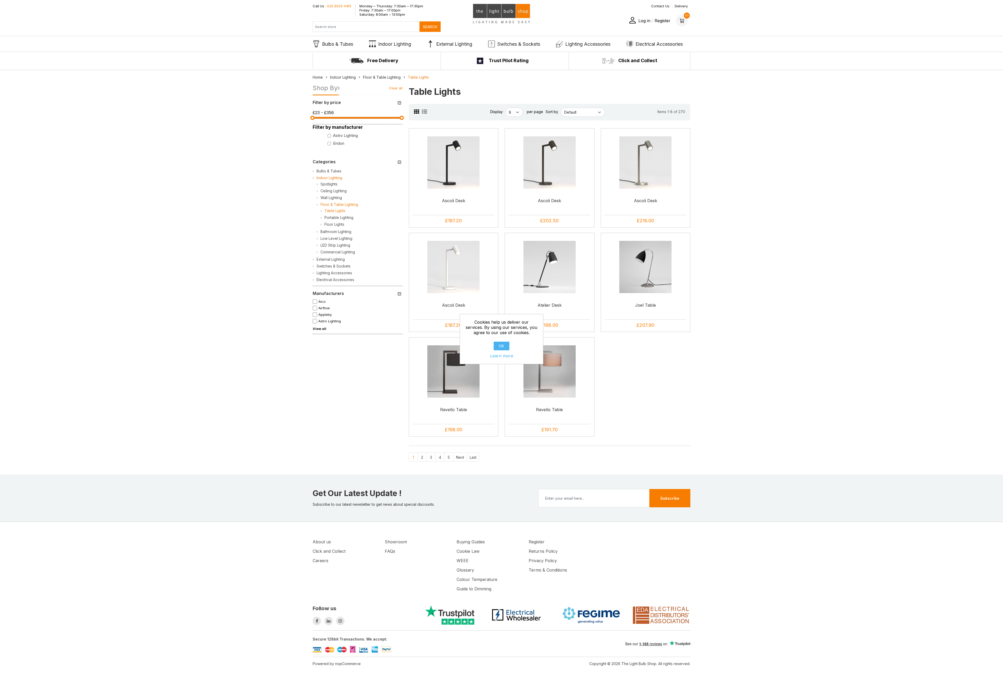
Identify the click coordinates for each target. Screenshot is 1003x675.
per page (535, 111)
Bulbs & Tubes (337, 44)
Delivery (681, 6)
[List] (424, 112)
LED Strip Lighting (335, 245)
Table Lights (334, 210)
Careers (320, 560)
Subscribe (669, 498)
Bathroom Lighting (335, 231)
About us (322, 541)
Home (318, 77)
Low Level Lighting (336, 238)
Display (496, 111)
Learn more (501, 355)
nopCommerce (348, 663)
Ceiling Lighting (333, 191)
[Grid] (416, 112)
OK (501, 346)
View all (319, 329)
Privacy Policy (543, 560)
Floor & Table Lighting (339, 204)
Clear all (396, 88)
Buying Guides (471, 541)
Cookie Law (468, 551)
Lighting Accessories (587, 44)
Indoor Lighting (394, 44)
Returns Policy (543, 551)
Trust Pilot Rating (508, 60)
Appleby (325, 314)
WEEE (463, 560)
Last (473, 457)
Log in (644, 20)
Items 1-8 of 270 (671, 111)
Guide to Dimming (474, 588)
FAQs (390, 551)
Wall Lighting (331, 197)
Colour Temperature (477, 579)
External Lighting (454, 44)
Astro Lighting (345, 135)
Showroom (396, 541)
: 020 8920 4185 (332, 6)
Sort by (552, 111)
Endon (338, 143)
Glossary (465, 570)
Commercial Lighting (337, 252)
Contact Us (660, 6)
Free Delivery (382, 60)
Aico (322, 301)
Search (430, 27)
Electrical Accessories (659, 44)
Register (662, 20)
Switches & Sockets (518, 44)
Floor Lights (334, 224)
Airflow (324, 308)
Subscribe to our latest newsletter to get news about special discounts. (374, 504)
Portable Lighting (338, 217)
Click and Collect (637, 60)
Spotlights (328, 184)
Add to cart (455, 178)
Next (460, 457)
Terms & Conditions (548, 570)
